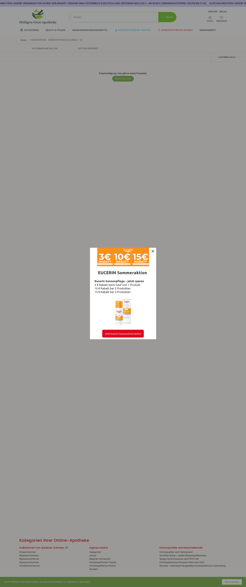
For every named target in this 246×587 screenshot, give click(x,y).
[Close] (152, 251)
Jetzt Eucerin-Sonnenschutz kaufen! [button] (123, 333)
